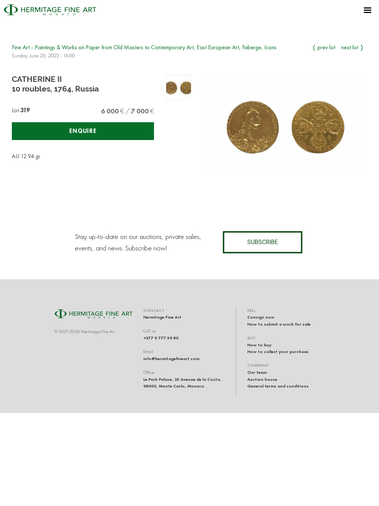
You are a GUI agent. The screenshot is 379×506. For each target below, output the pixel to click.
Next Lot (349, 47)
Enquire (83, 130)
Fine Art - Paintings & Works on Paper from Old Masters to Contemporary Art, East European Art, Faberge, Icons (144, 47)
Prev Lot (326, 47)
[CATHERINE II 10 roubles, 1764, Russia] (178, 87)
